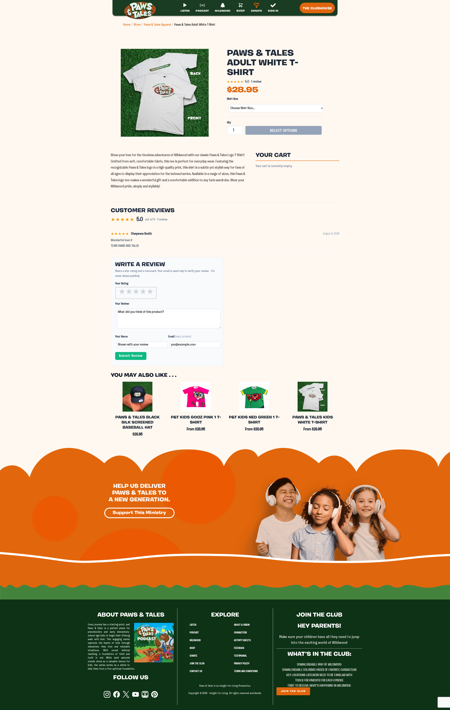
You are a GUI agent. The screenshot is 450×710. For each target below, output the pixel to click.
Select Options (283, 131)
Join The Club (197, 663)
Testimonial (240, 655)
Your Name (121, 336)
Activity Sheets (242, 640)
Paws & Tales (141, 10)
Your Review (122, 303)
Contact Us (196, 671)
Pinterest (154, 694)
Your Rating (121, 283)
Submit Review (131, 356)
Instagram (107, 694)
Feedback (239, 648)
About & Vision (242, 625)
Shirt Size (232, 99)
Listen (193, 625)
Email (179, 336)
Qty (229, 122)
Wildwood (195, 640)
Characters (240, 632)
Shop (192, 648)
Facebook (116, 694)
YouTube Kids (145, 694)
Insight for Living (219, 693)
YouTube (135, 694)
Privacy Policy (241, 663)
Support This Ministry (139, 513)
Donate (193, 655)
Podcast (194, 632)
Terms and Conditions (246, 671)
